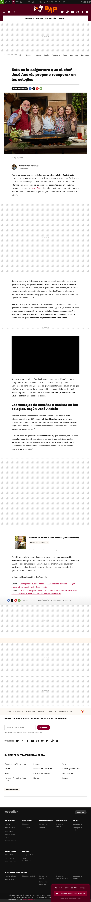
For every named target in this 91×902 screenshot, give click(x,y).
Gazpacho (42, 711)
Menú (4, 12)
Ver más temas (12, 789)
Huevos (65, 778)
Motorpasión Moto (77, 829)
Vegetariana (56, 55)
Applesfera (9, 831)
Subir (79, 812)
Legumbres (74, 55)
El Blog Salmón (27, 855)
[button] (28, 165)
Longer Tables (37, 188)
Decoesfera (9, 858)
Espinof (42, 828)
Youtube (72, 12)
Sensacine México (43, 877)
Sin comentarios (21, 88)
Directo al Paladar (59, 825)
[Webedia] (11, 811)
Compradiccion (11, 862)
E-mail (87, 12)
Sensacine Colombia (43, 883)
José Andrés (44, 600)
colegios (68, 600)
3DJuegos (25, 824)
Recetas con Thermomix (15, 764)
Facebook (82, 12)
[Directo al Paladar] (45, 9)
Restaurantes (67, 773)
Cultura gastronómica (71, 769)
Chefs (33, 600)
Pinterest (42, 740)
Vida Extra (26, 828)
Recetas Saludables (41, 773)
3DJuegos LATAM (28, 876)
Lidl (20, 55)
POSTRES (29, 18)
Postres (36, 764)
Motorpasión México (77, 877)
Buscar (14, 12)
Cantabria (38, 55)
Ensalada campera (65, 711)
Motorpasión (77, 824)
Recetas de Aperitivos (42, 769)
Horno (36, 778)
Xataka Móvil (10, 828)
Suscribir (43, 727)
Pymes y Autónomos (26, 859)
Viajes (7, 769)
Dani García (85, 55)
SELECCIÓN (50, 18)
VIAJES (39, 18)
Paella (46, 55)
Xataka (7, 824)
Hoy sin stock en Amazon (39, 542)
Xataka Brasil (10, 879)
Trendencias (9, 855)
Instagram (77, 12)
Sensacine (43, 824)
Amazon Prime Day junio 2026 (15, 779)
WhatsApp (62, 12)
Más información (29, 899)
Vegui (64, 764)
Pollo (7, 773)
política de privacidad (34, 732)
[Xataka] (2, 2)
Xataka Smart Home (10, 836)
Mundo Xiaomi (10, 840)
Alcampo (28, 55)
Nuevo (9, 12)
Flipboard (37, 88)
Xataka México (10, 876)
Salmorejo (52, 711)
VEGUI (61, 18)
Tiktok (67, 12)
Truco (65, 55)
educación (57, 600)
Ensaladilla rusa (29, 711)
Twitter (33, 88)
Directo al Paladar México (61, 877)
